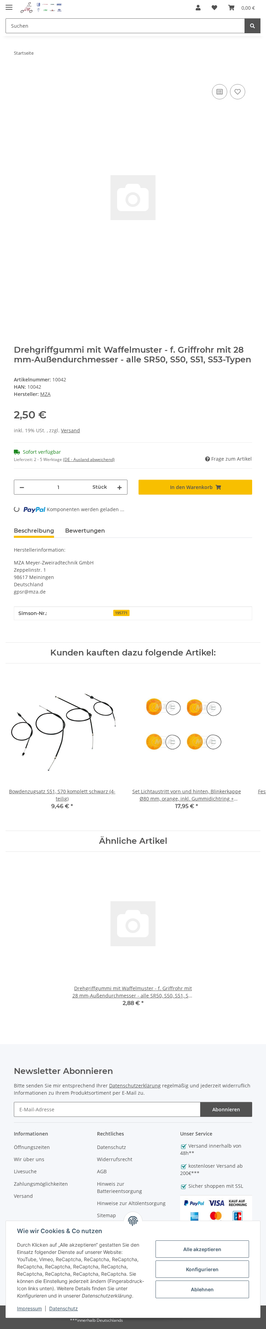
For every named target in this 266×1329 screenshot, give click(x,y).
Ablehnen (202, 1289)
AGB (102, 1171)
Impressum (29, 1308)
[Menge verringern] (21, 487)
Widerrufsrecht (114, 1159)
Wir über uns (29, 1159)
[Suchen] (252, 25)
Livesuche (25, 1171)
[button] (198, 8)
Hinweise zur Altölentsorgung (131, 1203)
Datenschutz (63, 1308)
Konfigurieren (202, 1269)
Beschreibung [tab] (34, 530)
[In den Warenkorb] (19, 75)
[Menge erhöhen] (119, 487)
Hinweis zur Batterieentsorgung (119, 1187)
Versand (70, 430)
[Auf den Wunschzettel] (237, 91)
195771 (121, 613)
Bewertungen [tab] (85, 530)
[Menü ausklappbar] (9, 4)
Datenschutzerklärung (135, 1085)
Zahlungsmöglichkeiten (41, 1184)
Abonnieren (226, 1109)
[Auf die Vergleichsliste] (219, 91)
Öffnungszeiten (32, 1147)
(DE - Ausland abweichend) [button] (89, 459)
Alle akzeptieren (202, 1249)
